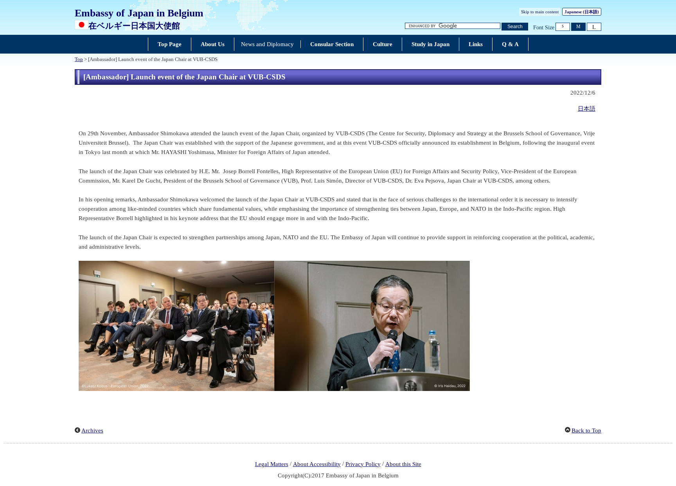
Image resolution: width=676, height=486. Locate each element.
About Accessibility (317, 464)
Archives (92, 430)
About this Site (403, 464)
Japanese (582, 11)
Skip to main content (540, 11)
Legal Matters (271, 464)
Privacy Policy (363, 464)
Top (79, 59)
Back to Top (586, 430)
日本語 (586, 109)
